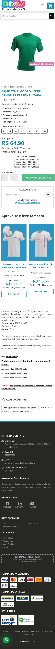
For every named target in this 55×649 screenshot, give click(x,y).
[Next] (51, 264)
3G (29, 131)
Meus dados (7, 538)
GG (22, 131)
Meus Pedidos (8, 544)
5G (44, 131)
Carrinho (6, 547)
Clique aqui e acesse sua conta (21, 407)
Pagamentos (7, 541)
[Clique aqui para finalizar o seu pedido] (50, 6)
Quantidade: (7, 172)
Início (3, 87)
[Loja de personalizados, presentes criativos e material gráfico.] (13, 9)
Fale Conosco (34, 523)
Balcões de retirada (10, 526)
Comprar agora (40, 177)
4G (37, 131)
